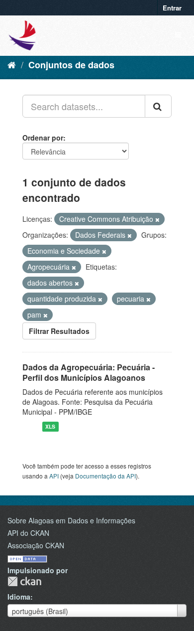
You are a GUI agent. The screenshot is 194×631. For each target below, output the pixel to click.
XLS (50, 426)
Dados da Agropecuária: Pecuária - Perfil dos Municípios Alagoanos (88, 372)
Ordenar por (42, 138)
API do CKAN (28, 533)
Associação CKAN (35, 545)
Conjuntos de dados (71, 64)
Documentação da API (105, 476)
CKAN (24, 581)
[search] (158, 106)
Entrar (172, 7)
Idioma (18, 597)
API (54, 476)
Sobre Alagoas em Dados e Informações (71, 520)
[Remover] (157, 219)
